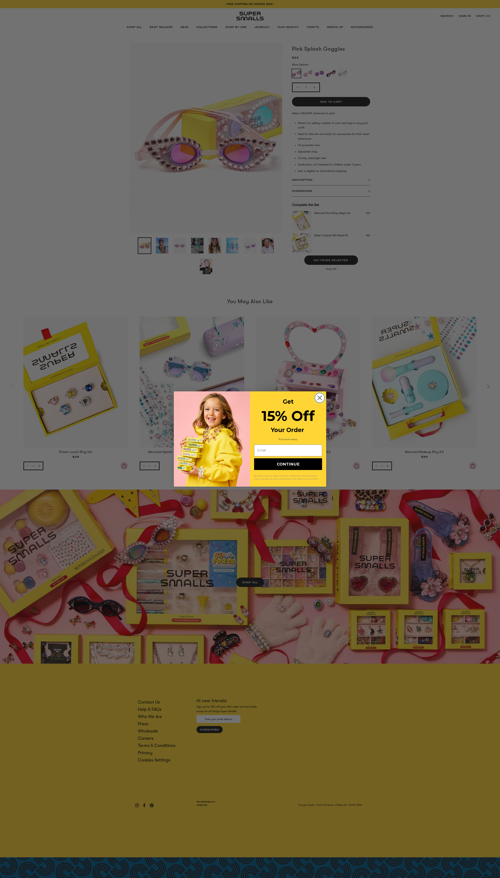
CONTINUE (288, 464)
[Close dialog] (320, 398)
